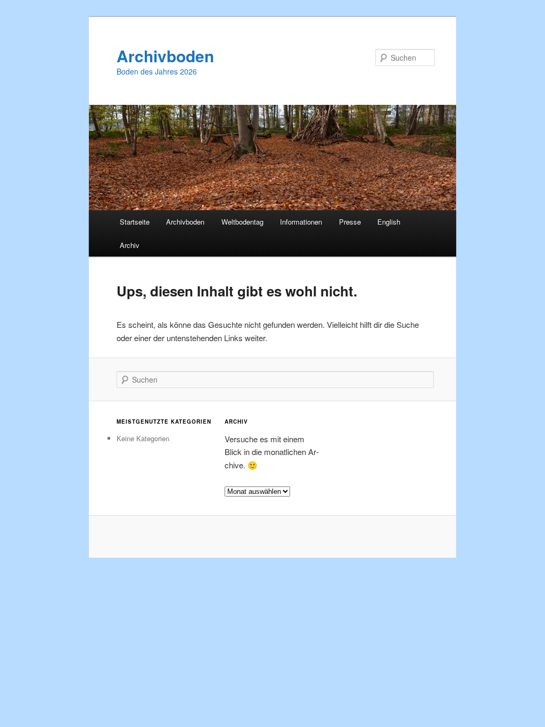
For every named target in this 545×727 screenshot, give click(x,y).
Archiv (129, 245)
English (388, 222)
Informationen (301, 222)
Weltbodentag (242, 222)
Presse (350, 222)
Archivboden (165, 55)
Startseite (135, 222)
